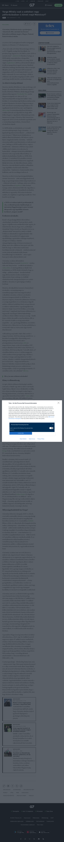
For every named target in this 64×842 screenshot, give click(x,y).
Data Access (32, 438)
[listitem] (31, 424)
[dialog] (32, 421)
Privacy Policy (40, 438)
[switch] (51, 428)
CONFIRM (21, 433)
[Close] (59, 403)
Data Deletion (23, 438)
